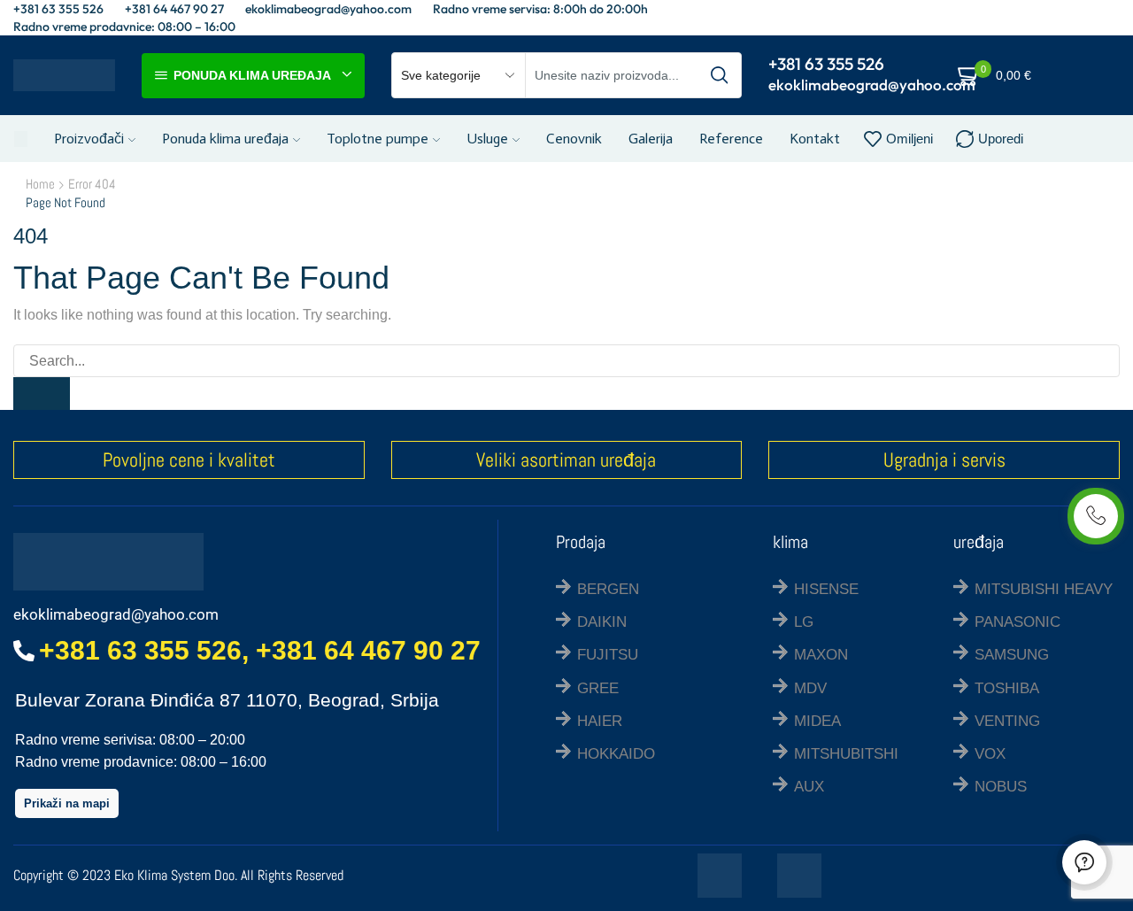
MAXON (821, 654)
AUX (809, 786)
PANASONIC (1017, 622)
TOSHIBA (1007, 688)
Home (40, 183)
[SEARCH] (41, 393)
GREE (598, 688)
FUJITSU (607, 654)
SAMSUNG (1012, 654)
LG (803, 622)
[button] (67, 803)
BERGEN (608, 589)
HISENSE (826, 589)
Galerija (650, 138)
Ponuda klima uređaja (225, 138)
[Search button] (719, 75)
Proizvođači (89, 138)
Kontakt (815, 138)
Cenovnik (574, 138)
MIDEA (817, 721)
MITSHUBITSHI (846, 753)
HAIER (599, 721)
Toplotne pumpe (377, 138)
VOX (990, 753)
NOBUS (1001, 786)
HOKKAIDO (616, 753)
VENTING (1007, 721)
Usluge (487, 138)
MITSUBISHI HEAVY (1044, 589)
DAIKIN (602, 622)
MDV (810, 688)
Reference (731, 138)
